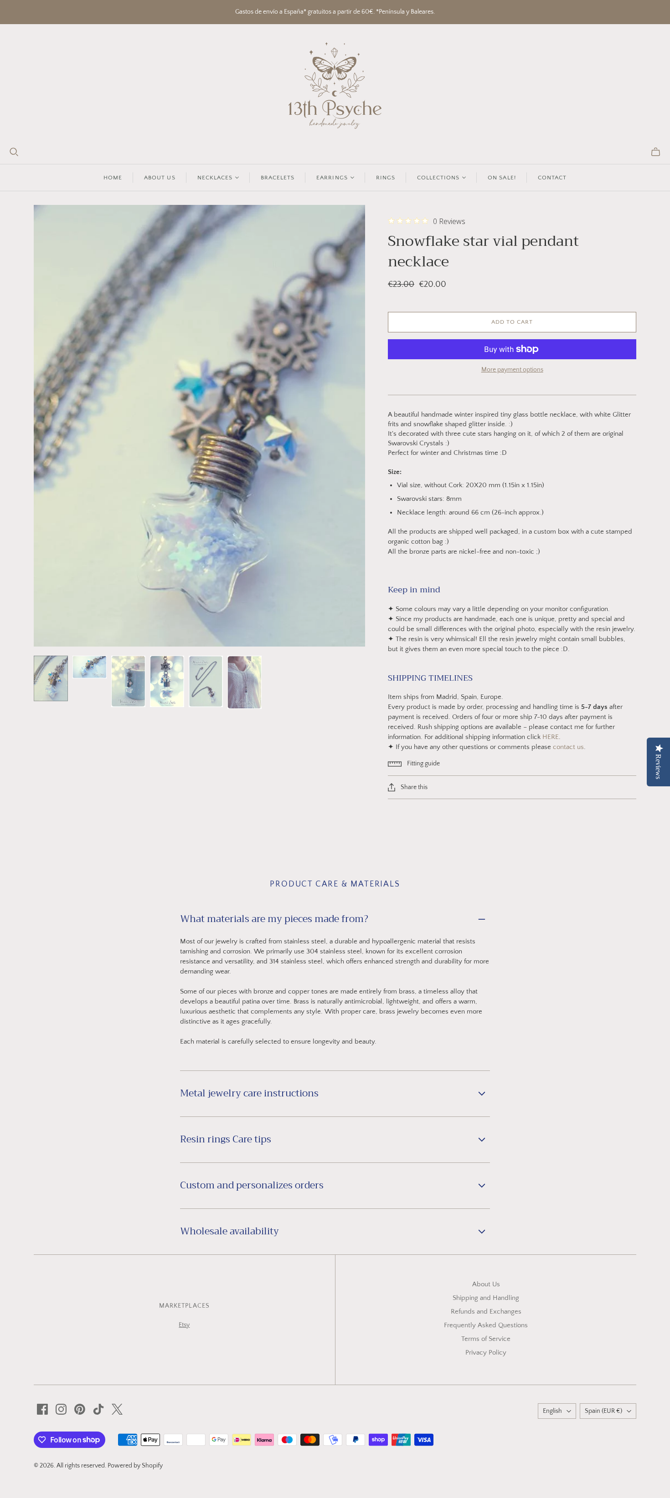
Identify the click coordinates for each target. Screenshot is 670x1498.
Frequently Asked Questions (486, 1325)
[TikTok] (98, 1409)
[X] (117, 1409)
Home (112, 177)
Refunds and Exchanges (486, 1311)
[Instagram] (61, 1409)
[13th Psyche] (335, 85)
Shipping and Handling (486, 1298)
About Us (486, 1284)
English (552, 1411)
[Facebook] (42, 1409)
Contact (552, 177)
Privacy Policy (485, 1352)
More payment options (512, 369)
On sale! (501, 177)
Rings (385, 177)
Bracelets (277, 177)
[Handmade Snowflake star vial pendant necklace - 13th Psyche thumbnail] (51, 678)
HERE (550, 737)
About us (159, 177)
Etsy (184, 1325)
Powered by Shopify (135, 1465)
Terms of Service (485, 1339)
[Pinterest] (79, 1409)
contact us (568, 747)
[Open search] (14, 152)
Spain (603, 1411)
